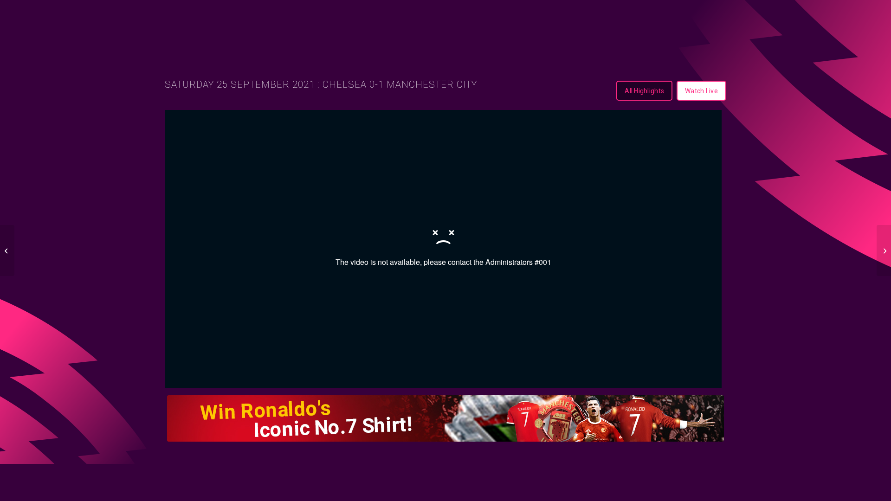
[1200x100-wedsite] (445, 418)
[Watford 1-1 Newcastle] (884, 250)
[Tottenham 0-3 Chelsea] (7, 250)
